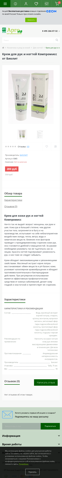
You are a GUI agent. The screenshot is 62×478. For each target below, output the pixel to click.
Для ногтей (38, 47)
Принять (32, 472)
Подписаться (50, 426)
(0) (28, 146)
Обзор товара (13, 193)
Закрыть (31, 19)
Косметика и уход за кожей (18, 47)
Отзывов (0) (10, 206)
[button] (26, 3)
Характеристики (13, 200)
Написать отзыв (46, 382)
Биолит (24, 155)
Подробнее (23, 464)
